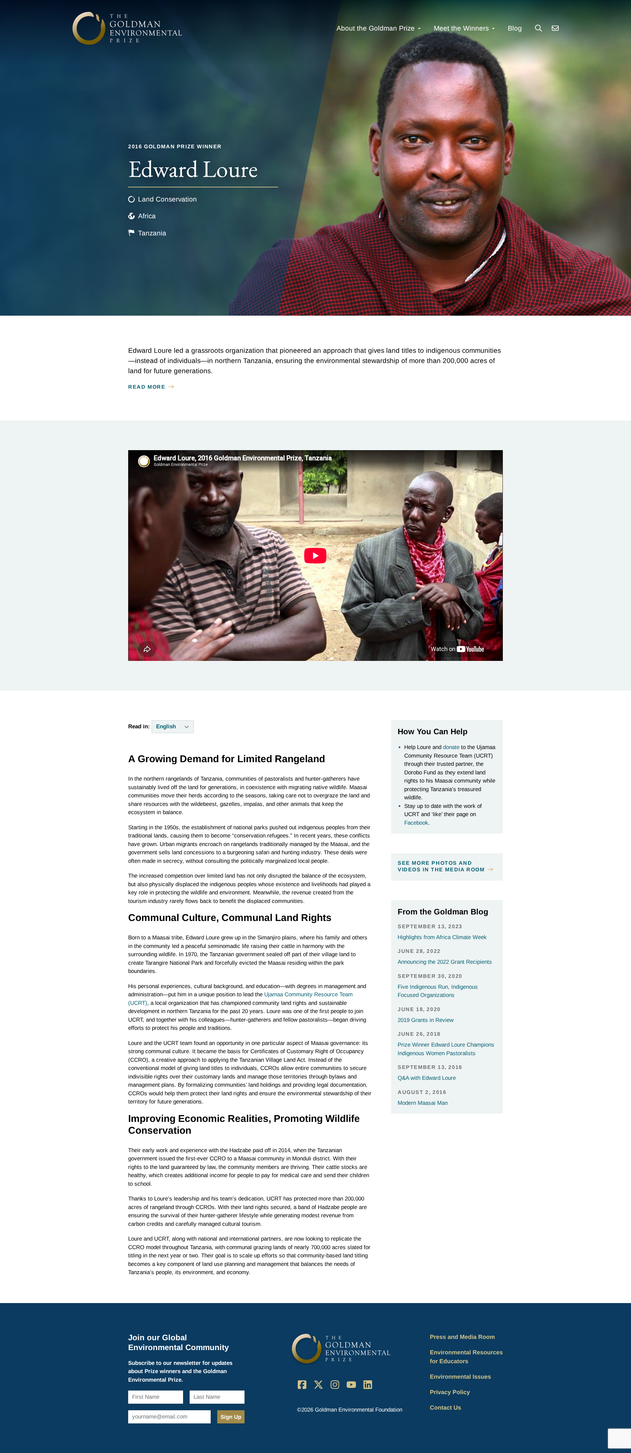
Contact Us (445, 1407)
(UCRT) (137, 1003)
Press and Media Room (462, 1337)
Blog (515, 28)
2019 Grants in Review (426, 1020)
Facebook (416, 823)
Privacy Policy (450, 1392)
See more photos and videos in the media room (441, 866)
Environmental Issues (460, 1376)
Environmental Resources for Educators (466, 1357)
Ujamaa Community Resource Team (308, 994)
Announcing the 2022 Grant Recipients (445, 962)
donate (451, 747)
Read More (146, 387)
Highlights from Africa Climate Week (442, 937)
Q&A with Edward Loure (427, 1078)
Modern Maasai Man (423, 1103)
